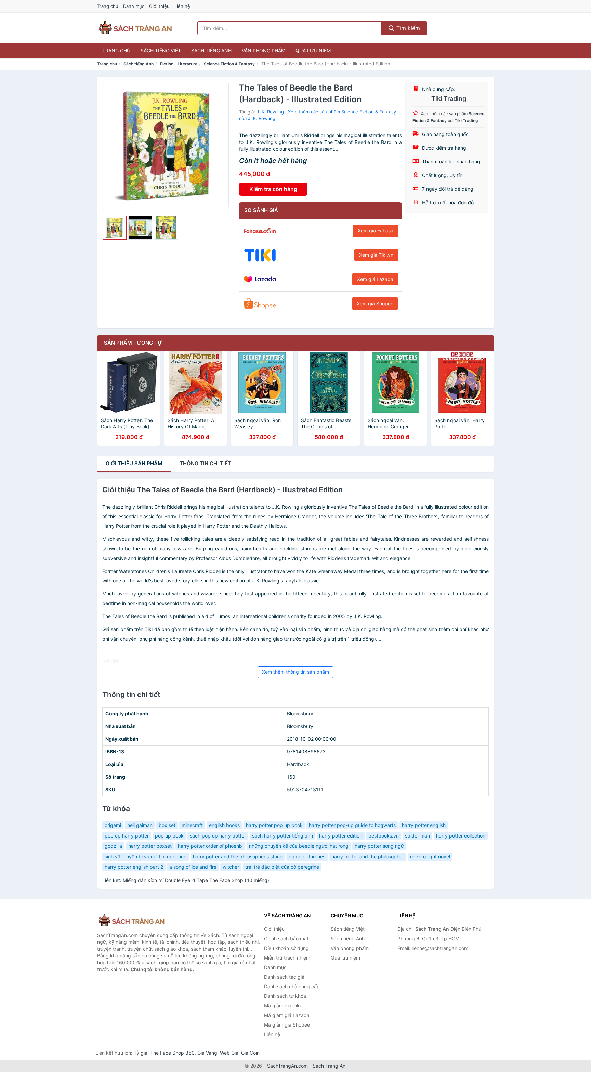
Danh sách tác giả (284, 977)
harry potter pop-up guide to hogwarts (352, 825)
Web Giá (229, 1053)
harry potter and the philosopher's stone (238, 856)
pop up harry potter (127, 836)
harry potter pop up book (274, 825)
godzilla (113, 846)
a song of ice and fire (192, 867)
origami (113, 825)
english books (224, 825)
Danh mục (133, 6)
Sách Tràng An (329, 1066)
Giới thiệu (159, 6)
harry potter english (424, 825)
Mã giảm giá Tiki (282, 1005)
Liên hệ (182, 6)
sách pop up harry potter (218, 836)
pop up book (169, 836)
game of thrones (307, 856)
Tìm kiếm (407, 28)
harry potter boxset (150, 846)
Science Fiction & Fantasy (229, 63)
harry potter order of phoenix (210, 846)
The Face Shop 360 (172, 1053)
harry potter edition (340, 836)
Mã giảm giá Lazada (287, 1015)
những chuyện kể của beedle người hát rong (299, 846)
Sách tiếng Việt (161, 50)
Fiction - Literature (178, 63)
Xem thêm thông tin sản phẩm (295, 672)
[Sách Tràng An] (131, 920)
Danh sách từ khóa (285, 996)
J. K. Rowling (270, 112)
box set (167, 825)
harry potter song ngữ (379, 846)
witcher (231, 867)
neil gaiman (140, 825)
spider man (417, 836)
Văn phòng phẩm (263, 50)
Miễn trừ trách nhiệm (287, 958)
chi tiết (205, 463)
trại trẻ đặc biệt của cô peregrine (282, 867)
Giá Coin (250, 1053)
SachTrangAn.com (287, 1066)
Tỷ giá (140, 1053)
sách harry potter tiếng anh (282, 836)
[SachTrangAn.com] (135, 28)
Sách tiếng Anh (211, 50)
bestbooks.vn (383, 836)
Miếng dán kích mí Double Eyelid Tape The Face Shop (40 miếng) (196, 880)
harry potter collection (460, 836)
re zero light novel (430, 856)
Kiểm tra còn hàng (273, 189)
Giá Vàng (207, 1053)
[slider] (115, 228)
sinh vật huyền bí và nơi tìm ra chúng (146, 856)
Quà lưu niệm (313, 50)
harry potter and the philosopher (367, 856)
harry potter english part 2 (134, 867)
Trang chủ (107, 6)
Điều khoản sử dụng (286, 948)
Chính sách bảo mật (286, 938)
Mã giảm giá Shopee (287, 1025)
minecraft (192, 825)
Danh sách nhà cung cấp (292, 986)
